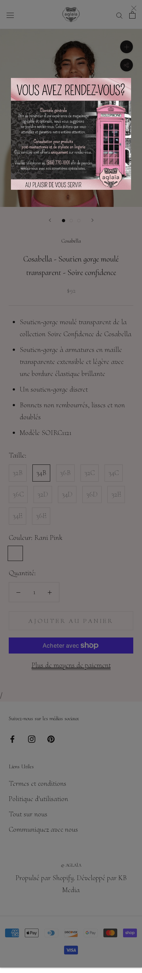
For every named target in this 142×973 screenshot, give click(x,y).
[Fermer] (134, 8)
